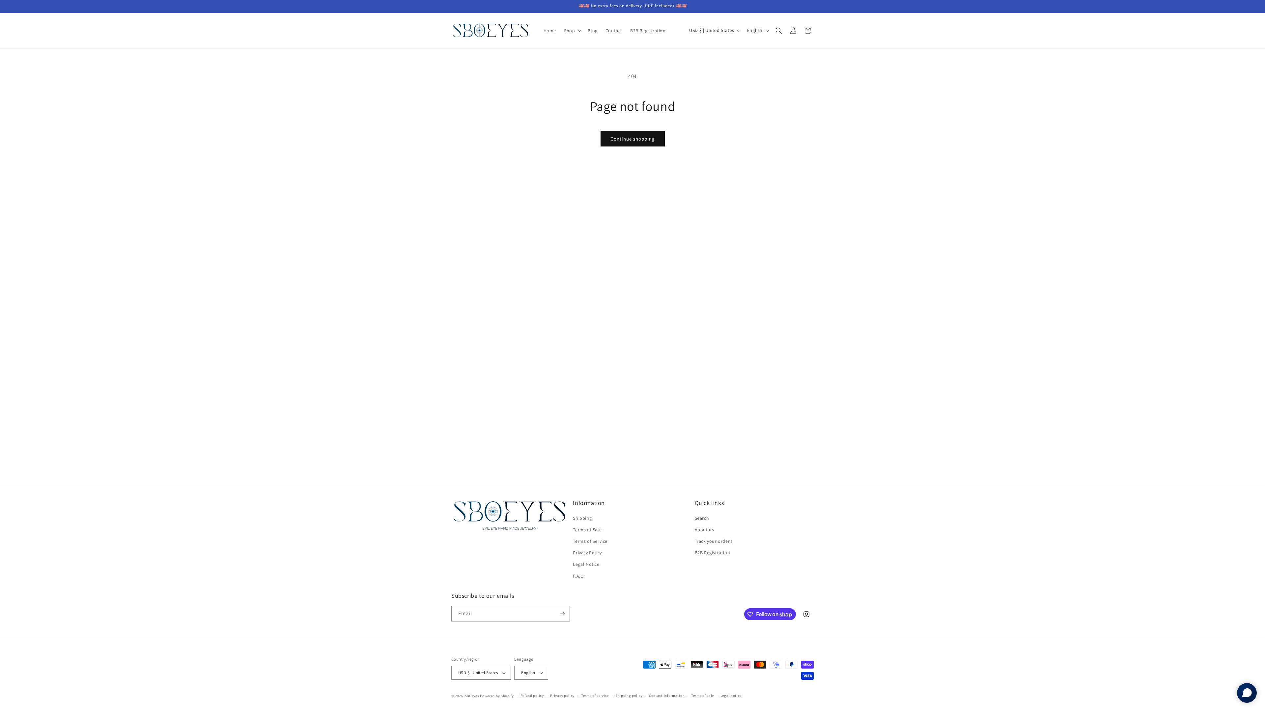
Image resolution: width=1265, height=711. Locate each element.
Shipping (582, 518)
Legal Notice (586, 564)
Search (702, 518)
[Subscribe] (562, 613)
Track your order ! (714, 541)
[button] (572, 31)
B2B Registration (712, 553)
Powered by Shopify (497, 696)
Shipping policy (629, 695)
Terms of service (595, 695)
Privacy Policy (587, 553)
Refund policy (532, 695)
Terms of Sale (587, 530)
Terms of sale (702, 695)
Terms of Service (590, 541)
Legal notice (731, 695)
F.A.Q (578, 576)
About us (704, 530)
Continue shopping (632, 139)
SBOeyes (472, 696)
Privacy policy (562, 695)
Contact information (667, 695)
